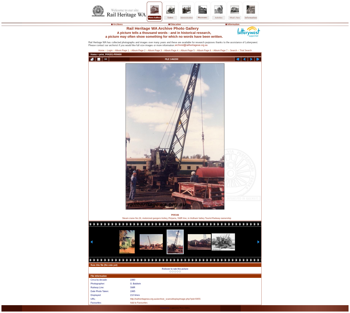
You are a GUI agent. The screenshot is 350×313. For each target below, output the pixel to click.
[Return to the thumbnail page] (92, 59)
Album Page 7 (220, 50)
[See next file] (251, 59)
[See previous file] (244, 59)
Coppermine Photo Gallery (180, 308)
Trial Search (246, 50)
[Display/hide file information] (99, 59)
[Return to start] (237, 59)
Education (175, 24)
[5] (180, 271)
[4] (177, 271)
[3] (175, 271)
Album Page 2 (138, 50)
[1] (170, 271)
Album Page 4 (171, 50)
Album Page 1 (122, 50)
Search (233, 50)
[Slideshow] (105, 59)
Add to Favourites (138, 303)
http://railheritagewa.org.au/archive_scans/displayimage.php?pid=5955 (165, 299)
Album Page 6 (204, 50)
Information (233, 24)
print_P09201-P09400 (110, 54)
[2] (173, 271)
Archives (118, 24)
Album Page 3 (155, 50)
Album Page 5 (188, 50)
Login (110, 50)
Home (101, 50)
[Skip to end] (258, 59)
